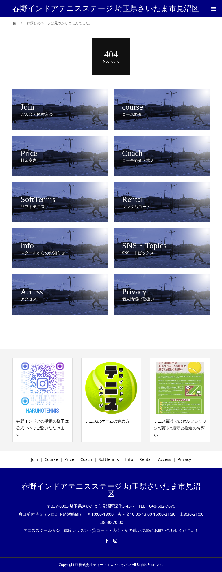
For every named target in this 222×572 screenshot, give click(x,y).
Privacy (184, 459)
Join (34, 459)
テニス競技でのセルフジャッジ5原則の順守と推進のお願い (180, 428)
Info (129, 459)
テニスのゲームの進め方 (107, 421)
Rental (145, 459)
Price (69, 459)
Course (51, 459)
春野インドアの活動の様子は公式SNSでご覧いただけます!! (42, 428)
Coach (86, 459)
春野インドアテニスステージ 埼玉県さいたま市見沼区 (105, 8)
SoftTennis (109, 459)
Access (164, 459)
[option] (42, 400)
